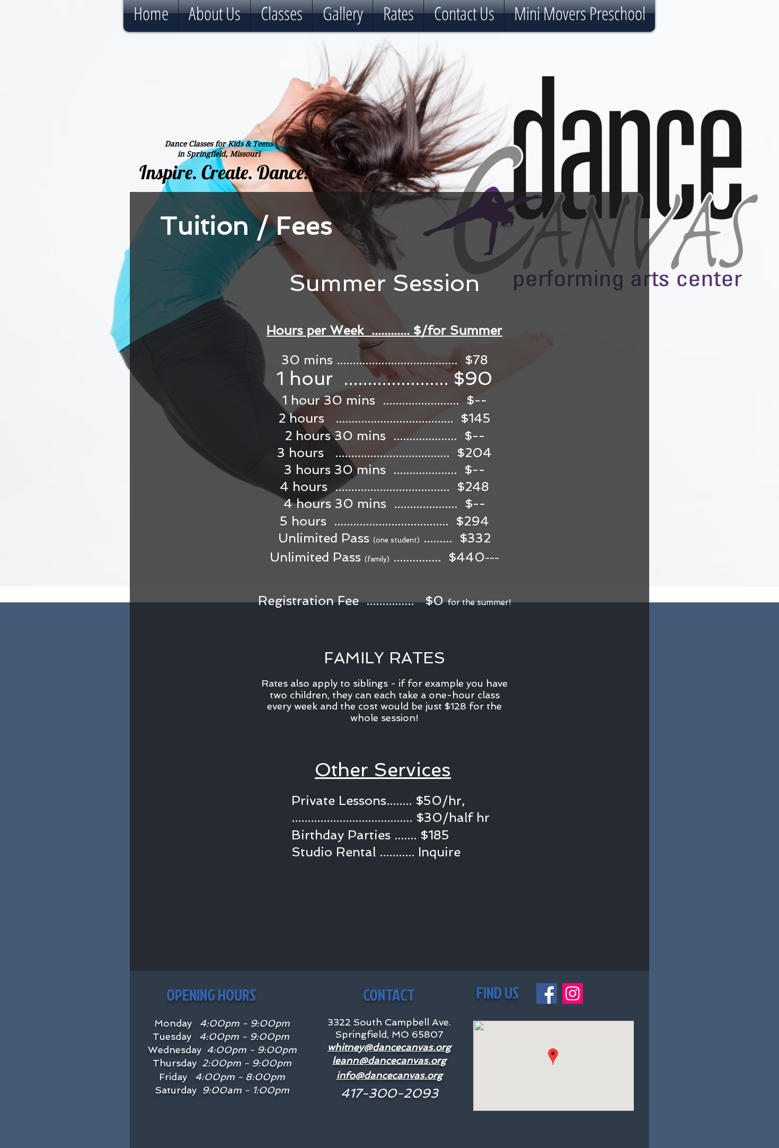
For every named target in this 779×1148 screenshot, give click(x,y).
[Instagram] (572, 993)
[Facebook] (546, 993)
